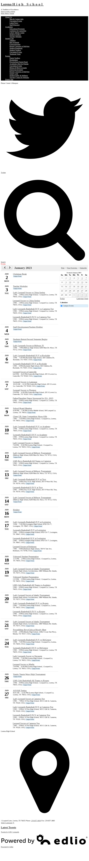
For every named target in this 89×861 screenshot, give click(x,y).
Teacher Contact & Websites (19, 77)
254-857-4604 (36, 821)
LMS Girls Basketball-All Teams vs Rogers (31, 680)
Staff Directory (15, 25)
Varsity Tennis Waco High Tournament (29, 674)
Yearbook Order (15, 54)
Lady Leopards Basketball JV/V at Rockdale (31, 355)
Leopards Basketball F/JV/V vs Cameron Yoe (31, 317)
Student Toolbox (15, 35)
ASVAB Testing (20, 690)
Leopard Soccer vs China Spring (26, 301)
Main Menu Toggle (7, 13)
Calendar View (82, 298)
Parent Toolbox (15, 58)
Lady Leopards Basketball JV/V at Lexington (32, 522)
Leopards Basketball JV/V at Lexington (29, 530)
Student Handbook (16, 48)
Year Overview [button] (72, 268)
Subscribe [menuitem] (83, 268)
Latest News (14, 23)
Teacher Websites (15, 37)
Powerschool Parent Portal (19, 62)
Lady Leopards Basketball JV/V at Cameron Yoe (33, 707)
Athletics (13, 40)
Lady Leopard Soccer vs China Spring (29, 292)
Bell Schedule (14, 42)
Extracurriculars (15, 44)
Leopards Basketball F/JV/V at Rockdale (30, 364)
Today (62, 298)
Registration (14, 60)
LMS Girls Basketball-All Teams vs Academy (32, 585)
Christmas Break (20, 274)
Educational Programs (17, 29)
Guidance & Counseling (18, 31)
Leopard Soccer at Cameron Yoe (26, 723)
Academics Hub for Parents (19, 64)
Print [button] (62, 268)
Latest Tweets (8, 827)
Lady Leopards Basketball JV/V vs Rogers (30, 603)
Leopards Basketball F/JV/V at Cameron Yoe (31, 715)
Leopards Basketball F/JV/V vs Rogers (29, 611)
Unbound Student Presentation (26, 556)
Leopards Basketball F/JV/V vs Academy (30, 435)
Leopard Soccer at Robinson (24, 546)
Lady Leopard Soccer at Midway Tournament (32, 453)
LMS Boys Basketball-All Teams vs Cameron (32, 461)
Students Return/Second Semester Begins (30, 339)
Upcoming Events (16, 21)
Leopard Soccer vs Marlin (23, 664)
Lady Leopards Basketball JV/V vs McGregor (32, 640)
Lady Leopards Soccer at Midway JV (28, 345)
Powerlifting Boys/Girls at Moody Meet (29, 630)
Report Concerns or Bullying (19, 46)
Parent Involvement (16, 70)
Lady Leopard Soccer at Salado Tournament (31, 569)
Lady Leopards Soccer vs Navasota (27, 656)
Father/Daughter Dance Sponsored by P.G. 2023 (33, 398)
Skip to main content (8, 11)
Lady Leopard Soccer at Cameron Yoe (29, 699)
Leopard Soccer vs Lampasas (25, 382)
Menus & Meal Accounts (18, 68)
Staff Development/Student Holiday (28, 327)
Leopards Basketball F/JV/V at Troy (28, 487)
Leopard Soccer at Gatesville (24, 372)
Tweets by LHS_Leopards (10, 832)
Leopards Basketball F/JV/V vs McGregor (30, 648)
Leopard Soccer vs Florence (24, 390)
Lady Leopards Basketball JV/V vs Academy (31, 426)
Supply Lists (14, 74)
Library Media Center (17, 33)
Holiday (16, 510)
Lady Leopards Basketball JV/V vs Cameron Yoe (33, 309)
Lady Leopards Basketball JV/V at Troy (29, 479)
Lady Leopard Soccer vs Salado (26, 443)
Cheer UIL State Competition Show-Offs (30, 416)
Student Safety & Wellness (19, 76)
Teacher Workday (20, 286)
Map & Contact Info (16, 19)
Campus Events (68, 306)
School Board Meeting (22, 408)
